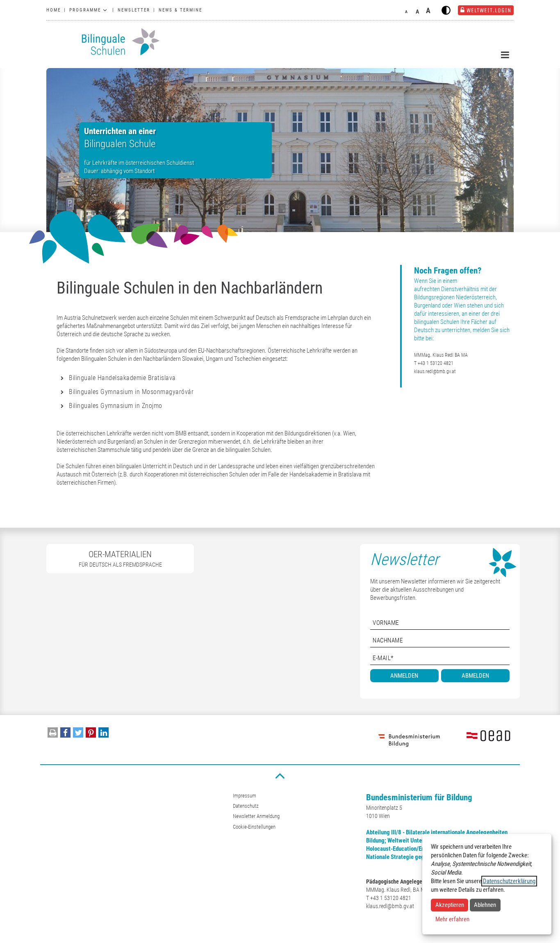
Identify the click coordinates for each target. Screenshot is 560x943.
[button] (65, 734)
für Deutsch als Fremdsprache (120, 558)
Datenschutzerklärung (509, 881)
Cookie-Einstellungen (254, 827)
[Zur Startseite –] (103, 42)
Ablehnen (485, 905)
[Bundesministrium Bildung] (409, 739)
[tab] (217, 378)
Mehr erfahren (452, 919)
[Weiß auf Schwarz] (446, 10)
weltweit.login (489, 10)
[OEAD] (479, 739)
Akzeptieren (449, 905)
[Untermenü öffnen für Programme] (105, 10)
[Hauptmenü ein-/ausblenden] (505, 55)
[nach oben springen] (280, 775)
